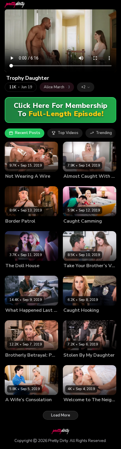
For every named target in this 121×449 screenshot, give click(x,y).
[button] (85, 87)
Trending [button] (104, 132)
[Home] (15, 4)
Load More (60, 415)
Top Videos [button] (68, 132)
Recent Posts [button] (27, 132)
